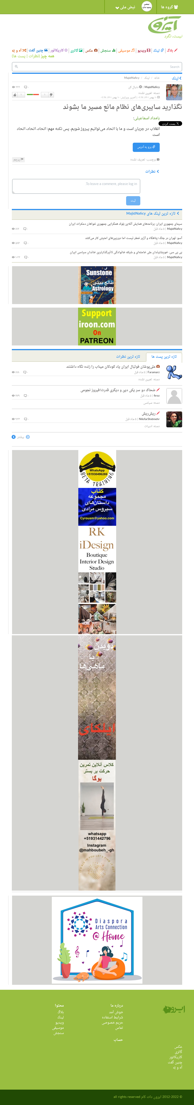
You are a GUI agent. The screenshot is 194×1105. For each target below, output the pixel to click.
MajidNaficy (152, 87)
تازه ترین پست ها (164, 357)
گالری (74, 50)
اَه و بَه (17, 50)
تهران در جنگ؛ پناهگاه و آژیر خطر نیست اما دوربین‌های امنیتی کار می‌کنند (133, 238)
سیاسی (147, 403)
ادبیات (148, 426)
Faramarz (154, 372)
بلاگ (170, 50)
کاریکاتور (57, 50)
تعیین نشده (145, 93)
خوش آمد (116, 1012)
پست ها (19, 56)
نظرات (34, 56)
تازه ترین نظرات (128, 357)
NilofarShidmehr (149, 419)
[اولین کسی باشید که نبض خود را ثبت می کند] (146, 6)
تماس (119, 1028)
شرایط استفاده (112, 1017)
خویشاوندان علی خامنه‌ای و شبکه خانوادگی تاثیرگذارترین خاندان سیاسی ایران (126, 252)
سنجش (106, 50)
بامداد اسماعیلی (147, 118)
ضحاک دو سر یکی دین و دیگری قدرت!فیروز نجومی (117, 390)
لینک (157, 50)
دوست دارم (15, 94)
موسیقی (124, 50)
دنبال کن (133, 87)
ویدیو (142, 50)
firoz (157, 395)
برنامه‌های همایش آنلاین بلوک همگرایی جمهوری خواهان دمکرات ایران (125, 224)
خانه (157, 78)
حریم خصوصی (112, 1023)
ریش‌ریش (148, 414)
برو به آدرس (144, 147)
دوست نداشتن (50, 94)
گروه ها (167, 7)
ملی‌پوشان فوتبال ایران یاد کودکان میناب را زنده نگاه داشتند (110, 367)
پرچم (17, 159)
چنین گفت (36, 50)
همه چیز (47, 56)
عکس (89, 50)
